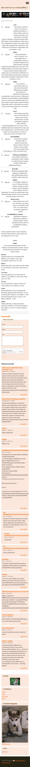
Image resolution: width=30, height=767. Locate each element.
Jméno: (3, 324)
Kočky (4, 692)
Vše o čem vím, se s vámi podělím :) (14, 7)
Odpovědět (23, 394)
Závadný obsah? (20, 760)
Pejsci (4, 698)
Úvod (2, 20)
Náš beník (5, 696)
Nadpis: (3, 329)
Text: (3, 334)
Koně (3, 694)
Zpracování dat (6, 762)
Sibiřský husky (6, 744)
